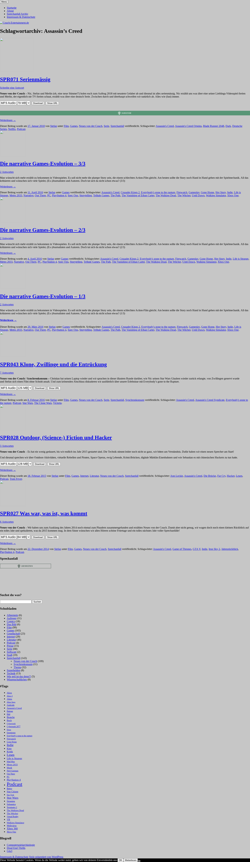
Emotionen (11, 733)
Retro (9, 788)
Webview (12, 825)
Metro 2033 (16, 195)
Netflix (12, 129)
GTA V (197, 549)
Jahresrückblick (229, 549)
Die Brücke (210, 475)
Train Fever (16, 478)
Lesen (239, 475)
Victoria (57, 403)
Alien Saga (11, 702)
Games (74, 126)
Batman (10, 711)
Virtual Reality (12, 817)
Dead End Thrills (16, 848)
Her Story (220, 192)
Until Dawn (198, 195)
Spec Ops (73, 195)
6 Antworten (7, 521)
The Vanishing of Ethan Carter (138, 195)
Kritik (10, 751)
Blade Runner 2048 (213, 126)
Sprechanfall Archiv (17, 13)
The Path (115, 195)
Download (38, 103)
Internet (84, 475)
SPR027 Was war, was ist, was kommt (43, 513)
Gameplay (194, 192)
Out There (40, 195)
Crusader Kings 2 (130, 192)
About (10, 10)
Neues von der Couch (90, 126)
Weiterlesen (8, 120)
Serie (106, 126)
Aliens (9, 699)
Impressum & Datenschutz (21, 16)
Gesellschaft (13, 633)
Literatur (94, 475)
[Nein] (139, 860)
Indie (230, 192)
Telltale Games (101, 195)
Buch (9, 720)
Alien (9, 693)
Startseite (11, 7)
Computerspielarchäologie (21, 844)
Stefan (53, 126)
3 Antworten (7, 445)
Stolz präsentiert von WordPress (46, 856)
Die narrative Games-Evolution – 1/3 (42, 296)
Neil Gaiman (12, 771)
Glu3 (9, 851)
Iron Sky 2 (214, 549)
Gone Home (207, 192)
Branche (11, 717)
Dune (9, 730)
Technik (11, 673)
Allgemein (12, 615)
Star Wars (27, 403)
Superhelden (13, 670)
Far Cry (221, 475)
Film (66, 126)
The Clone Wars (43, 403)
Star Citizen (12, 791)
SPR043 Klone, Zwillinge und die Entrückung (53, 364)
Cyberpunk (11, 724)
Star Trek (10, 795)
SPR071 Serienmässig (25, 79)
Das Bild (11, 624)
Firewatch (182, 192)
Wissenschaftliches (17, 679)
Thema (17, 667)
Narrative (28, 195)
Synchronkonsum (134, 400)
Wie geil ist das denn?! (19, 676)
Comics (11, 621)
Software (11, 651)
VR (8, 819)
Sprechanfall (117, 126)
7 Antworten (7, 372)
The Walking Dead (166, 195)
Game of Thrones (181, 549)
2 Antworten (7, 171)
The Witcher (183, 195)
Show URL (52, 103)
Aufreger (11, 618)
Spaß (9, 655)
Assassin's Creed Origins (188, 126)
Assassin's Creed (165, 126)
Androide (10, 705)
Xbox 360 (12, 828)
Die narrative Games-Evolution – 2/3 (42, 230)
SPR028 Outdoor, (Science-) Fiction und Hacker (56, 437)
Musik (9, 768)
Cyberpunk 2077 (13, 727)
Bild (8, 714)
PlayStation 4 (59, 195)
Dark (228, 126)
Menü (4, 2)
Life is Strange (240, 258)
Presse (10, 645)
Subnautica (11, 804)
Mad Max (11, 762)
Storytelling (85, 195)
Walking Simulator (216, 195)
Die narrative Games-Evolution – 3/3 (42, 163)
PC (49, 195)
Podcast (21, 129)
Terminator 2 (12, 807)
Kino (9, 748)
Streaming (11, 801)
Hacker (231, 475)
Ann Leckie (176, 475)
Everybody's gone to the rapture (158, 192)
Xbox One (233, 195)
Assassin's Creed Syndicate (209, 400)
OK (120, 860)
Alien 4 (10, 696)
